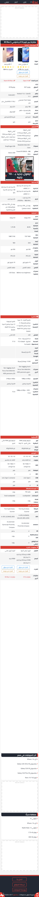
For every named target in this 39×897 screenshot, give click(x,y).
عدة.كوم (16, 894)
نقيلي (7, 2)
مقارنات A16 (26, 577)
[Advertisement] (19, 22)
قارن (24, 2)
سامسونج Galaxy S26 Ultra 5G (27, 763)
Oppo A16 (26, 80)
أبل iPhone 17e (32, 759)
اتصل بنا (19, 879)
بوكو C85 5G (32, 837)
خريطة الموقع (19, 884)
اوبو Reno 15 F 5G (31, 777)
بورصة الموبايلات (19, 890)
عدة (35, 1)
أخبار (16, 2)
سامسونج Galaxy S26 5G (29, 768)
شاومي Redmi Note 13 (29, 827)
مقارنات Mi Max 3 (10, 577)
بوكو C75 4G (32, 832)
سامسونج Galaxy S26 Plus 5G (27, 773)
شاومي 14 (33, 818)
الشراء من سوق (23, 72)
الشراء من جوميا (23, 76)
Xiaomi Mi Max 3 (9, 80)
